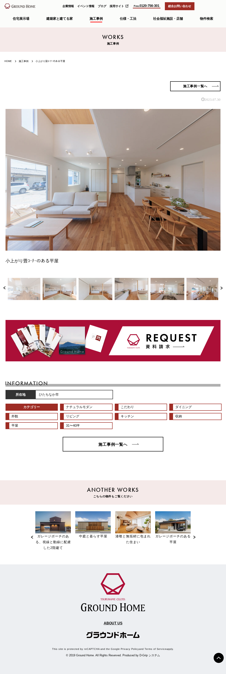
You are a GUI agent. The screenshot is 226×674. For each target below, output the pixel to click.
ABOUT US (113, 623)
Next (221, 289)
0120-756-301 (146, 6)
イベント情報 (85, 6)
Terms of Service (155, 649)
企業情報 (68, 6)
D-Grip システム (149, 655)
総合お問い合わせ (179, 6)
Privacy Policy (130, 649)
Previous (4, 289)
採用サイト (117, 6)
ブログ (102, 6)
